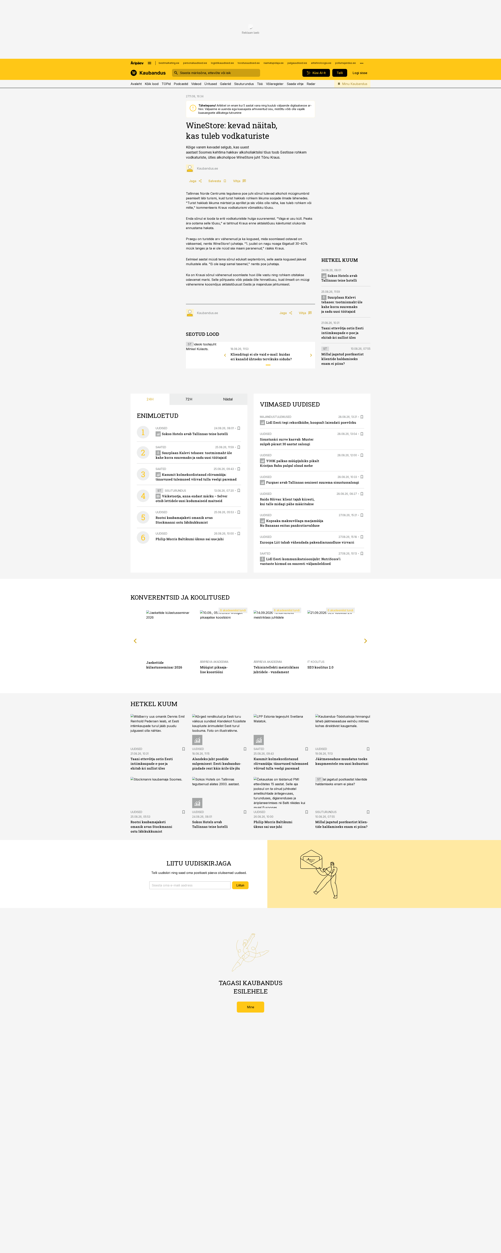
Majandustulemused (275, 416)
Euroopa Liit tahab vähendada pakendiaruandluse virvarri (307, 542)
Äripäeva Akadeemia (214, 661)
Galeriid (225, 84)
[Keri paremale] (311, 355)
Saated (161, 447)
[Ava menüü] (149, 63)
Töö (260, 84)
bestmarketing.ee (169, 62)
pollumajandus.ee (345, 62)
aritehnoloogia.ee (321, 62)
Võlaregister (275, 84)
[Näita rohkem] (361, 63)
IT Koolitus (315, 661)
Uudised (161, 428)
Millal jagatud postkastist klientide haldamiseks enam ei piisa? (342, 359)
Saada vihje (295, 84)
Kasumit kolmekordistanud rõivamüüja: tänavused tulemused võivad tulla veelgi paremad (281, 763)
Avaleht (136, 84)
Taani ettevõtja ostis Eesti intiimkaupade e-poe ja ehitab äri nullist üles (342, 333)
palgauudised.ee (297, 62)
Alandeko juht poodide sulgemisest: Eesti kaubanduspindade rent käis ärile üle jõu (216, 763)
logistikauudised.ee (222, 62)
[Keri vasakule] (225, 355)
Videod (196, 84)
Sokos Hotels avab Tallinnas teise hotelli (195, 434)
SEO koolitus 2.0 (320, 667)
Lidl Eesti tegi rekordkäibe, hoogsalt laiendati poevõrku (311, 422)
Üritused (210, 84)
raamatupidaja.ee (274, 62)
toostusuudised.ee (249, 62)
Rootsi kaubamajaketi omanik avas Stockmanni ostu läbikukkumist (151, 826)
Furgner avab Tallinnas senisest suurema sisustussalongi (312, 482)
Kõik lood (152, 84)
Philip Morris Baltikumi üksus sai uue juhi (190, 539)
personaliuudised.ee (195, 62)
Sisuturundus (244, 84)
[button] (190, 885)
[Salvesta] (238, 428)
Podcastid (181, 84)
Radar (311, 84)
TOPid (166, 84)
